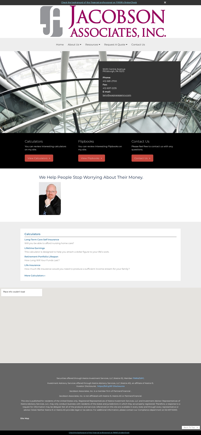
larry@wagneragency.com (117, 95)
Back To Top (189, 427)
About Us (73, 44)
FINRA (136, 378)
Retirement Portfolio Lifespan (41, 256)
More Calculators (34, 275)
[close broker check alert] (165, 2)
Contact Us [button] (141, 158)
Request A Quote (114, 44)
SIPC (141, 378)
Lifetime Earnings (34, 248)
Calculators (32, 234)
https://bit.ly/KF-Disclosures (111, 386)
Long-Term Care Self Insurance (41, 239)
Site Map (24, 418)
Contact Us (138, 44)
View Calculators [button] (38, 158)
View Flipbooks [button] (90, 158)
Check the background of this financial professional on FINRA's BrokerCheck (99, 2)
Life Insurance (32, 265)
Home (60, 44)
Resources (91, 44)
